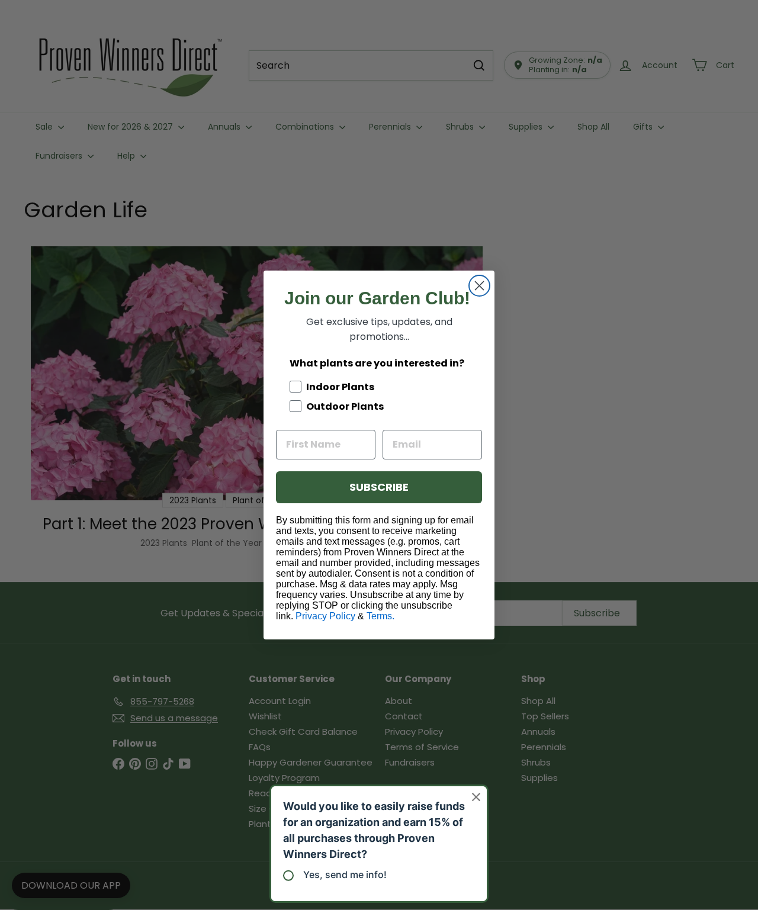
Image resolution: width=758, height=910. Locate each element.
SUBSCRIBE (379, 487)
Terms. (380, 616)
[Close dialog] (479, 285)
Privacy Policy (325, 616)
